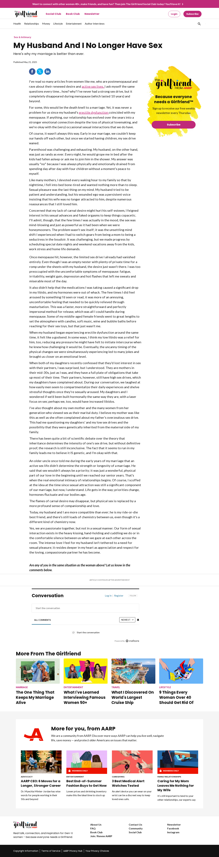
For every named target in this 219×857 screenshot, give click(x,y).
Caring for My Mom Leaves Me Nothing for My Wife (175, 785)
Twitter (40, 71)
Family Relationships (169, 776)
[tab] (42, 620)
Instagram (173, 832)
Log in (108, 595)
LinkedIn (47, 71)
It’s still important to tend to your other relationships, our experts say (176, 797)
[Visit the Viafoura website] (132, 641)
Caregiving (118, 776)
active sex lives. (93, 86)
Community (136, 828)
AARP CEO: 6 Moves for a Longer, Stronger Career (41, 783)
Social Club (53, 14)
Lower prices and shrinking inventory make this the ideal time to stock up (86, 793)
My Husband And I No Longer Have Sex (87, 45)
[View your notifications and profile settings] (138, 619)
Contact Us (135, 824)
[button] (199, 24)
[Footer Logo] (45, 824)
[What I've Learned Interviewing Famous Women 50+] (86, 671)
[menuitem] (17, 25)
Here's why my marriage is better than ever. (48, 54)
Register (118, 595)
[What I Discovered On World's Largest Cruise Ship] (133, 671)
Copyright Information (25, 851)
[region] (85, 619)
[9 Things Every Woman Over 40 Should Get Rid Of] (181, 671)
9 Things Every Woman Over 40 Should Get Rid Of (176, 697)
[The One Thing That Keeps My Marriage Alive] (38, 671)
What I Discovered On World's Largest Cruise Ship (132, 697)
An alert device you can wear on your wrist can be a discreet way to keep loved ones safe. (132, 795)
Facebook (32, 71)
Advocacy (27, 776)
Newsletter (91, 14)
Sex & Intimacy (22, 37)
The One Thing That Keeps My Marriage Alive (35, 697)
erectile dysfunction (94, 112)
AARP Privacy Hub (72, 851)
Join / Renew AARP (101, 836)
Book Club (73, 14)
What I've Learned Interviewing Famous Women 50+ (84, 697)
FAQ (93, 828)
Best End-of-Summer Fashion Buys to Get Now (86, 783)
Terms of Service (50, 851)
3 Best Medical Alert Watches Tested (128, 783)
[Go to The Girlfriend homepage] (22, 14)
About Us (95, 824)
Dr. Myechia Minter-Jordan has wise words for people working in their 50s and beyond (40, 795)
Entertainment (75, 776)
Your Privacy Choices (97, 851)
